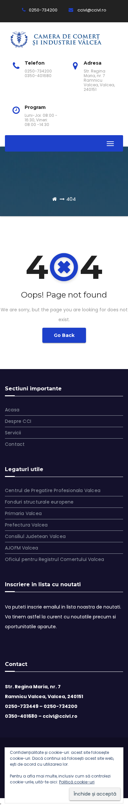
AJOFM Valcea (21, 548)
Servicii (13, 432)
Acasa (12, 409)
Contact (15, 444)
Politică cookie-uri (77, 782)
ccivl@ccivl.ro (91, 10)
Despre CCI (18, 421)
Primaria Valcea (23, 513)
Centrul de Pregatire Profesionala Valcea (52, 490)
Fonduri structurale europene (39, 502)
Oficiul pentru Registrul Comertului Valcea (54, 559)
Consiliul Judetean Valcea (35, 536)
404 (71, 199)
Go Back (64, 335)
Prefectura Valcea (26, 525)
